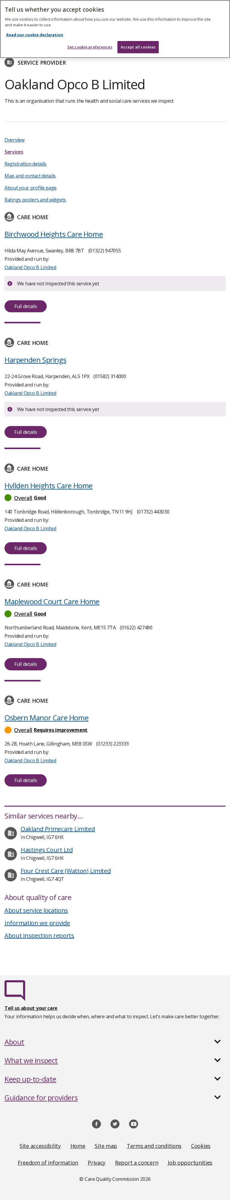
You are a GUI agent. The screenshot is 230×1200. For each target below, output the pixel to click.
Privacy (96, 1162)
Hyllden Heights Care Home (48, 485)
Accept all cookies (138, 47)
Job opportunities (190, 1162)
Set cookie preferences (89, 47)
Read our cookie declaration (34, 34)
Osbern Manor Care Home (46, 717)
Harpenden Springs (35, 360)
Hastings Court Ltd (47, 850)
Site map (106, 1145)
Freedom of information (48, 1162)
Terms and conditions (154, 1145)
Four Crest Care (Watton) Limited (66, 871)
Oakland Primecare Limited (58, 829)
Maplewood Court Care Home (51, 601)
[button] (115, 498)
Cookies (201, 1145)
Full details (25, 306)
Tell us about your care (31, 1008)
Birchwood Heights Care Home (53, 234)
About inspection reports (39, 935)
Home (77, 1145)
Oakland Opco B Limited (30, 267)
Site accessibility (40, 1145)
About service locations (36, 910)
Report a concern (136, 1162)
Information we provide (37, 923)
